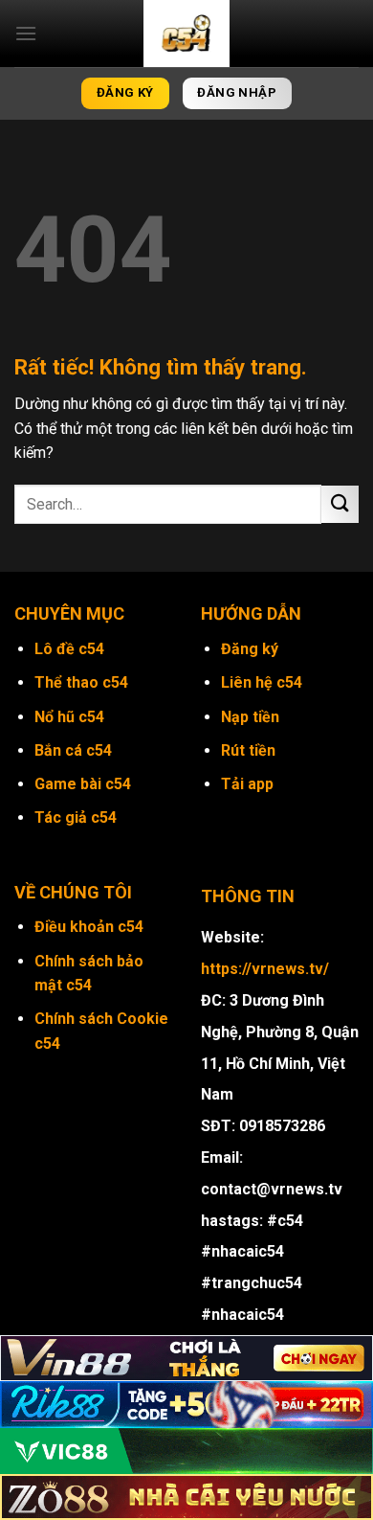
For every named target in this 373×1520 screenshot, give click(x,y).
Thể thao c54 (81, 682)
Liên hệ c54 (261, 682)
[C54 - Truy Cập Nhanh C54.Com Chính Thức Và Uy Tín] (186, 33)
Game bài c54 (82, 784)
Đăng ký (249, 649)
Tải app (247, 784)
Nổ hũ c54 (69, 717)
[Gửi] (340, 504)
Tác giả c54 (75, 817)
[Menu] (25, 33)
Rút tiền (248, 750)
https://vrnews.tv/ (265, 969)
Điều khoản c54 (88, 927)
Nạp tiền (250, 717)
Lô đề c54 (69, 649)
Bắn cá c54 (73, 750)
